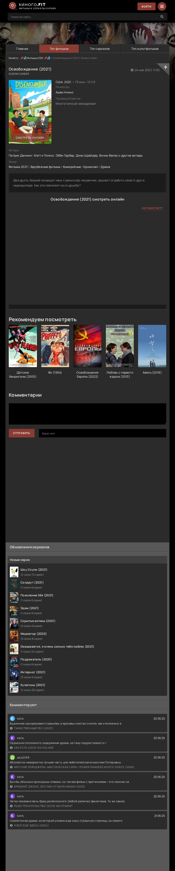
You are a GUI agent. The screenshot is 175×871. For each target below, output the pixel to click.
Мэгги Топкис (44, 155)
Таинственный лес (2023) (33, 728)
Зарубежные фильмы (45, 167)
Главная (22, 49)
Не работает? (152, 208)
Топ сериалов (100, 49)
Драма (105, 167)
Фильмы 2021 (18, 167)
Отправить (21, 433)
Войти (146, 6)
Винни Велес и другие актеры (121, 155)
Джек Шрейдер (87, 155)
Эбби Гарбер (65, 155)
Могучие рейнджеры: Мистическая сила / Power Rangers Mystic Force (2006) (74, 767)
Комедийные (72, 167)
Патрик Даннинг (20, 155)
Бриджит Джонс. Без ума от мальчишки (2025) (49, 786)
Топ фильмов (59, 49)
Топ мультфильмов (145, 49)
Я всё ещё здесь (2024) (31, 825)
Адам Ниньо (64, 92)
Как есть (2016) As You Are (34, 747)
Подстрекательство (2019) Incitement (43, 806)
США (59, 82)
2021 (67, 82)
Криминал (90, 167)
